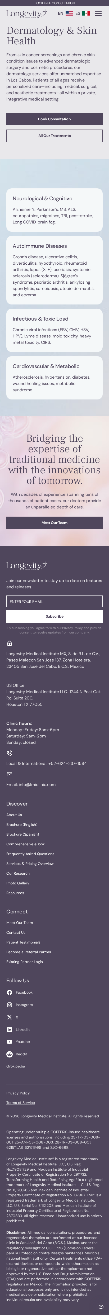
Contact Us (15, 932)
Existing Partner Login (24, 961)
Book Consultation (54, 119)
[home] (26, 13)
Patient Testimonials (23, 942)
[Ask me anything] (101, 1307)
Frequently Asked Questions (30, 853)
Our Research (18, 873)
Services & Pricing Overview (30, 863)
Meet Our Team (54, 522)
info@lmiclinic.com (37, 784)
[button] (97, 13)
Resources (15, 892)
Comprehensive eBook (25, 844)
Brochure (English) (21, 824)
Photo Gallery (17, 883)
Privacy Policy (18, 1093)
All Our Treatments (54, 135)
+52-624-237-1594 (67, 763)
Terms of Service (20, 1102)
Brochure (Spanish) (22, 834)
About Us (14, 814)
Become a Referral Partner (28, 952)
